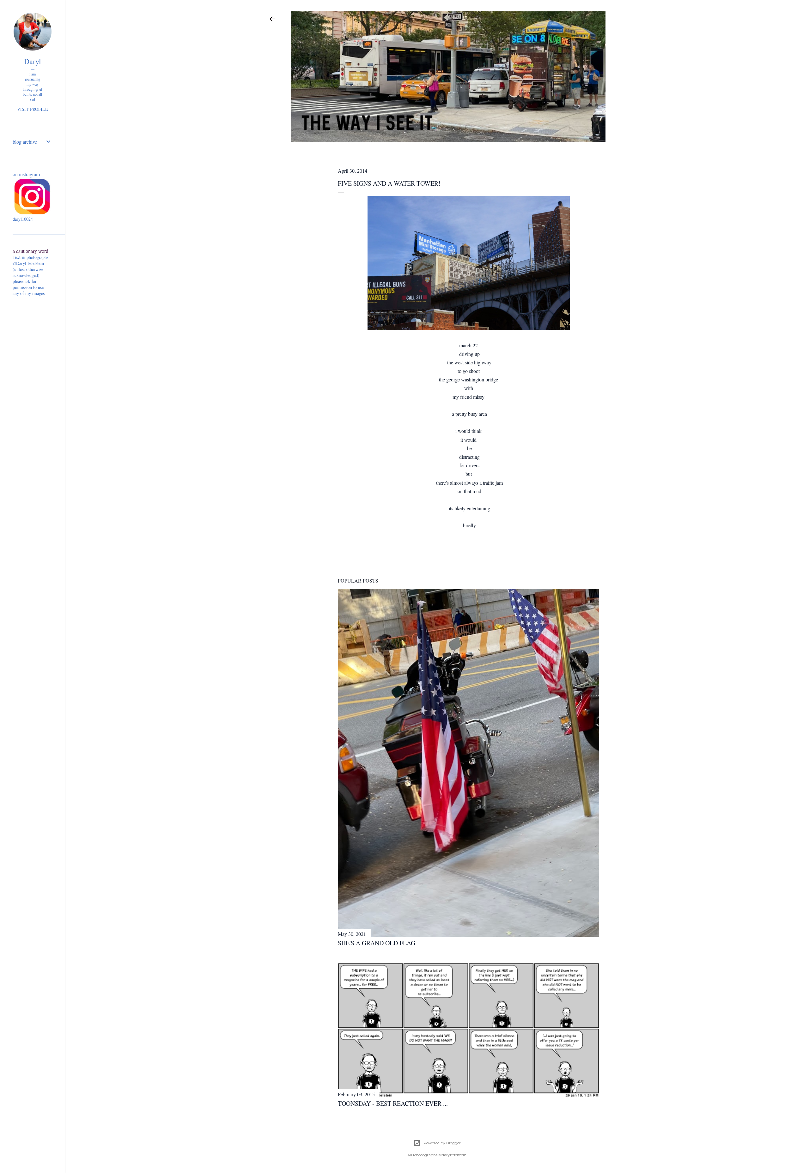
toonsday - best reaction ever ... (393, 1103)
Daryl (32, 61)
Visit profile (32, 109)
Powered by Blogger (442, 1142)
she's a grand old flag (376, 943)
